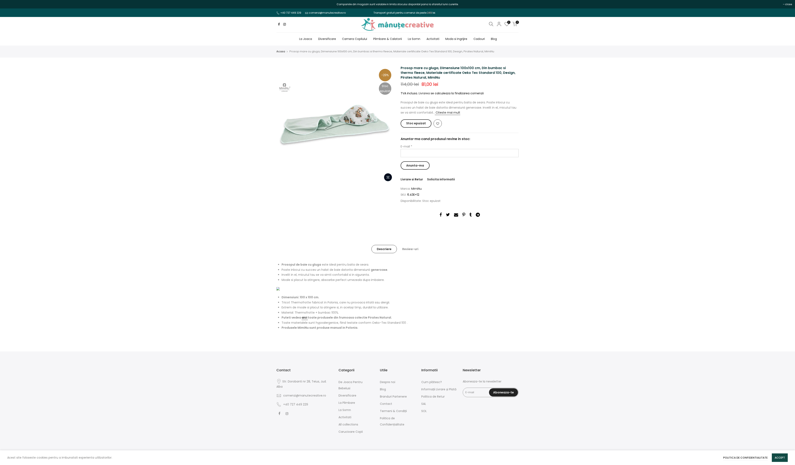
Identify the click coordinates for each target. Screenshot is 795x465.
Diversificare (327, 39)
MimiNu (416, 189)
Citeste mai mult (447, 112)
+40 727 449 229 (291, 12)
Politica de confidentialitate (745, 458)
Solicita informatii (441, 179)
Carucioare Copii (350, 432)
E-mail (406, 146)
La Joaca (305, 39)
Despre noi (387, 382)
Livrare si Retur (412, 179)
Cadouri (479, 39)
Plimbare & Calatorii (387, 39)
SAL (423, 404)
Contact (386, 404)
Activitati (432, 39)
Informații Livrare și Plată (438, 389)
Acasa (280, 51)
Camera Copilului (354, 39)
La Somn (414, 39)
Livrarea (424, 93)
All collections (348, 424)
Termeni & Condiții (393, 411)
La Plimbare (346, 403)
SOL (424, 411)
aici (305, 317)
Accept (780, 457)
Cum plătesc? (431, 382)
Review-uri (410, 249)
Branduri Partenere (393, 396)
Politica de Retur (433, 396)
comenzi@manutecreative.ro (327, 12)
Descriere (384, 249)
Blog (494, 39)
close (8, 4)
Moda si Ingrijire (456, 39)
